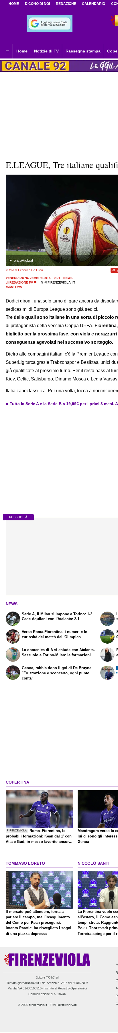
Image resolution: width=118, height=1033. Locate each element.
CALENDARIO (93, 3)
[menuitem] (7, 51)
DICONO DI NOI (37, 3)
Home (14, 3)
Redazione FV (21, 282)
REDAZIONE (66, 3)
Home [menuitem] (21, 51)
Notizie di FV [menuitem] (46, 51)
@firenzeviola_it (59, 282)
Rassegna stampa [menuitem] (83, 51)
